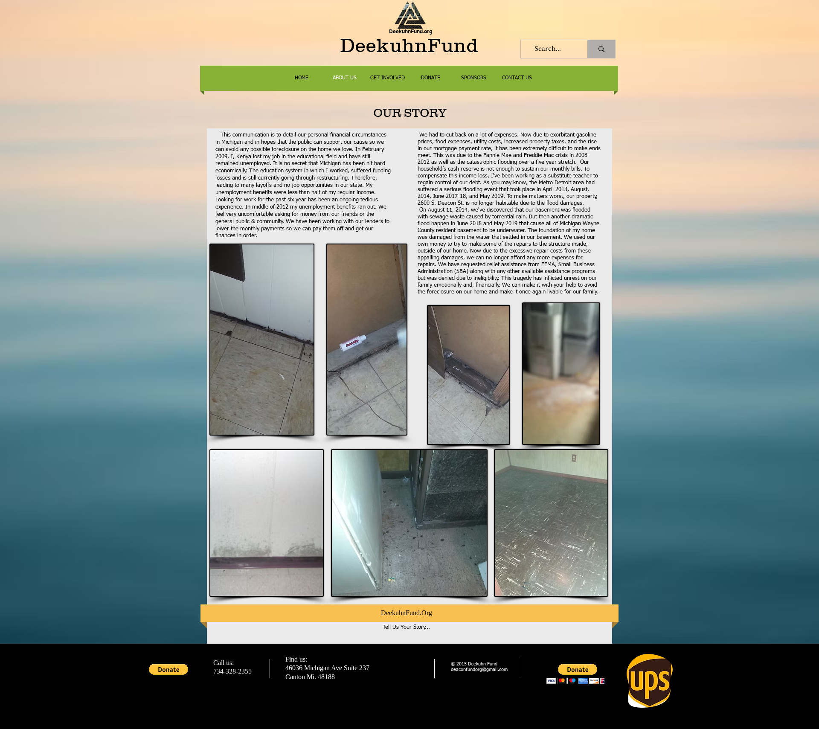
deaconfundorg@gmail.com (479, 669)
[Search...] (601, 49)
